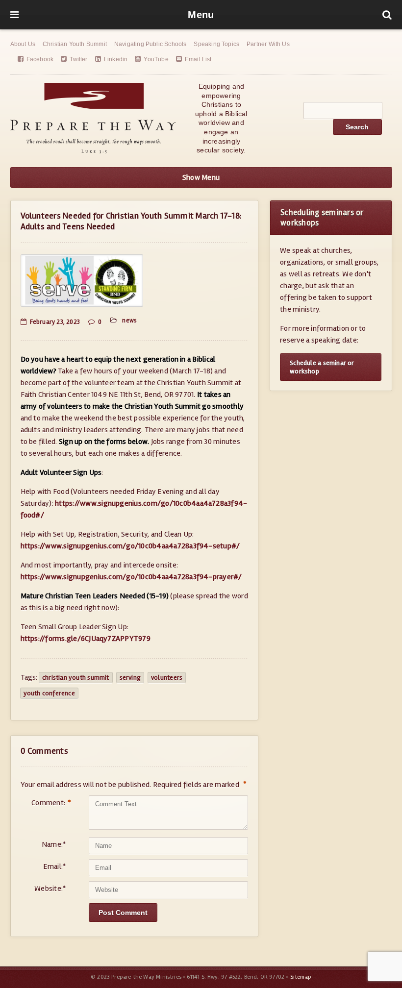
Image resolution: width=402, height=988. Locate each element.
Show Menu (201, 177)
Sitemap (300, 977)
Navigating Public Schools (150, 44)
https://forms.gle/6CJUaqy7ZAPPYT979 (86, 638)
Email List (198, 59)
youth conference (49, 693)
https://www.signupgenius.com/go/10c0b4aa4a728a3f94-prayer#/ (131, 577)
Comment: (48, 803)
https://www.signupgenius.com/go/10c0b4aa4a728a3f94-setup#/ (130, 546)
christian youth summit (75, 677)
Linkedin (115, 59)
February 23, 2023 (55, 322)
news (129, 320)
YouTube (156, 59)
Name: (54, 844)
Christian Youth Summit (75, 44)
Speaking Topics (216, 44)
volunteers (166, 677)
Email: (54, 866)
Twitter (78, 59)
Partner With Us (268, 44)
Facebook (39, 59)
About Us (22, 44)
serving (130, 677)
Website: (50, 888)
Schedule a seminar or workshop (322, 367)
